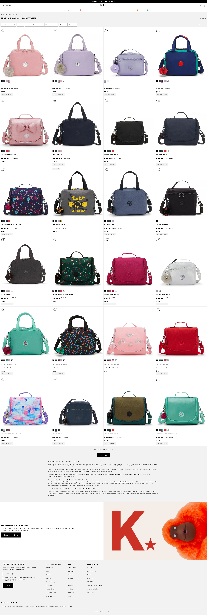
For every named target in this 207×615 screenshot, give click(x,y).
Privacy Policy (116, 313)
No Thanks (125, 320)
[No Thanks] (130, 292)
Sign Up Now (112, 320)
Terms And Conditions (114, 315)
